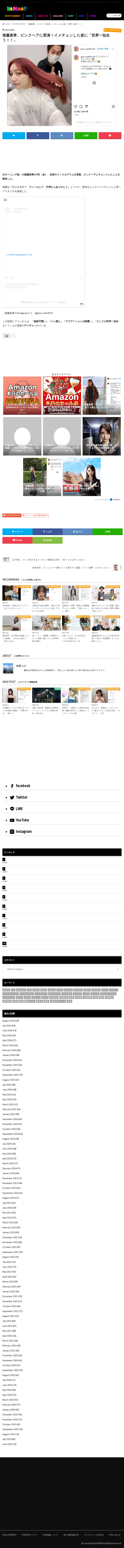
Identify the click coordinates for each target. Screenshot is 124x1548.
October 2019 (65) (11, 1424)
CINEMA (29, 16)
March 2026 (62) (10, 1045)
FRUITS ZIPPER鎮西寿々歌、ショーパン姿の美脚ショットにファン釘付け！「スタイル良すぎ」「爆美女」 (58, 896)
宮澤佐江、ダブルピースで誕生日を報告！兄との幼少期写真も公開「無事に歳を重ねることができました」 (58, 934)
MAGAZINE (58, 16)
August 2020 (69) (10, 1375)
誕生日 (39, 1001)
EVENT (71, 16)
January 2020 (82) (10, 1409)
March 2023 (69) (10, 1222)
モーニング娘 (30, 515)
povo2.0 (51, 990)
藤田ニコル (29, 1001)
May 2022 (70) (9, 1271)
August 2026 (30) (10, 1020)
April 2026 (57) (9, 1040)
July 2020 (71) (8, 1380)
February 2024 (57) (11, 1168)
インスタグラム (26, 994)
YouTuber (78, 990)
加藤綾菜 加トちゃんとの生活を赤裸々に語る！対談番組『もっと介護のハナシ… (105, 638)
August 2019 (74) (10, 1434)
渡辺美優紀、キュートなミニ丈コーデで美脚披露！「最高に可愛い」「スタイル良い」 (48, 915)
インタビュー (41, 994)
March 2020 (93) (10, 1400)
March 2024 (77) (10, 1163)
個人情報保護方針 (71, 1535)
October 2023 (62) (11, 1188)
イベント (113, 990)
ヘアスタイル (8, 997)
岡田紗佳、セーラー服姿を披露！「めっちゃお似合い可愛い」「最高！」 (42, 859)
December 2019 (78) (12, 1414)
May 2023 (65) (9, 1212)
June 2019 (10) (9, 1444)
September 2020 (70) (12, 1370)
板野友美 (7, 1001)
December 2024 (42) (12, 1119)
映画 (101, 997)
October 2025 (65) (11, 1070)
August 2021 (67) (10, 1316)
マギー (19, 997)
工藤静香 (87, 997)
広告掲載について (50, 1535)
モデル (27, 997)
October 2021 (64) (11, 1306)
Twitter (22, 797)
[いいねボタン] (6, 335)
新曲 (95, 997)
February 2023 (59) (11, 1227)
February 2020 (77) (11, 1404)
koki (29, 990)
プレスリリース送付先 (94, 1535)
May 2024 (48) (9, 1153)
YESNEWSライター (29, 1535)
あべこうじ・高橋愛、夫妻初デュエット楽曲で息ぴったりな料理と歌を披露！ (45, 638)
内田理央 (63, 997)
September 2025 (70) (12, 1075)
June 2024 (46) (9, 1148)
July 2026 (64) (8, 1025)
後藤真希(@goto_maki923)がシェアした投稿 (42, 302)
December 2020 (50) (12, 1355)
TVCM (59, 990)
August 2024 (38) (10, 1138)
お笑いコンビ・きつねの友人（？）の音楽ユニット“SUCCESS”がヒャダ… (74, 638)
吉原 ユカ (21, 665)
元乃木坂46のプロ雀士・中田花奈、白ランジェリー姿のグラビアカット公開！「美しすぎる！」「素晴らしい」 (60, 943)
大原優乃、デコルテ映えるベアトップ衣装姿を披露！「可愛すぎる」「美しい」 (16, 710)
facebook (23, 786)
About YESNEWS (9, 1535)
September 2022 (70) (12, 1252)
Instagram (24, 831)
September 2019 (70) (12, 1429)
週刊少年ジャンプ (58, 1001)
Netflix (36, 990)
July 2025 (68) (8, 1084)
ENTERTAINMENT (13, 16)
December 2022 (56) (12, 1237)
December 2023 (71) (12, 1178)
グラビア (77, 994)
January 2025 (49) (10, 1114)
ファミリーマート (108, 994)
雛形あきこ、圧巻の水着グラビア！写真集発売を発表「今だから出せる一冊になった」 (48, 869)
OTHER (93, 16)
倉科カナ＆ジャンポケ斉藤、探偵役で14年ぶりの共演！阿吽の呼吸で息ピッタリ (105, 608)
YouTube (22, 820)
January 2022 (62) (10, 1291)
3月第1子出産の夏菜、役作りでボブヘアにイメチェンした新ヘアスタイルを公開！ (46, 608)
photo (43, 990)
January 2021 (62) (10, 1350)
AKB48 (6, 990)
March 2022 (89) (10, 1281)
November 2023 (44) (12, 1183)
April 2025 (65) (9, 1099)
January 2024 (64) (10, 1173)
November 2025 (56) (12, 1065)
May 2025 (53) (9, 1094)
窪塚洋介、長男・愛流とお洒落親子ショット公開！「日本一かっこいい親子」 (75, 608)
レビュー (36, 997)
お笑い (87, 990)
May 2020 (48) (9, 1390)
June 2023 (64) (9, 1207)
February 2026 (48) (11, 1050)
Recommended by (102, 499)
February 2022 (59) (11, 1286)
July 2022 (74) (8, 1262)
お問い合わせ (115, 1535)
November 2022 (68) (12, 1242)
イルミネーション (10, 994)
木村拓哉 (109, 997)
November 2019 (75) (12, 1419)
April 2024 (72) (9, 1158)
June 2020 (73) (9, 1385)
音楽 (69, 1001)
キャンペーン (54, 994)
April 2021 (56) (9, 1336)
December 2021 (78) (12, 1296)
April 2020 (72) (9, 1395)
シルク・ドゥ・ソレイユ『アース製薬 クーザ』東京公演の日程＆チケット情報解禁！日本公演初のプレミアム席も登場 (63, 925)
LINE (19, 809)
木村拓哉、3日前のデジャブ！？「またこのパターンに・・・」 (15, 606)
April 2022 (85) (9, 1276)
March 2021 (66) (10, 1340)
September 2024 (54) (12, 1134)
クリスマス (66, 994)
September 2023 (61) (12, 1193)
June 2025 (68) (9, 1089)
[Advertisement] (62, 160)
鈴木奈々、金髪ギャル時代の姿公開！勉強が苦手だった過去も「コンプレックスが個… (75, 710)
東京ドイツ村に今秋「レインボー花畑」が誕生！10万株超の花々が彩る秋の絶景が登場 (48, 878)
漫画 (15, 1001)
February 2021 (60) (11, 1345)
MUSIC (82, 16)
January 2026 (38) (10, 1055)
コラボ (86, 994)
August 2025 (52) (10, 1080)
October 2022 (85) (11, 1247)
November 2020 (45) (12, 1360)
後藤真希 (43, 515)
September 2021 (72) (12, 1311)
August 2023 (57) (10, 1198)
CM (13, 990)
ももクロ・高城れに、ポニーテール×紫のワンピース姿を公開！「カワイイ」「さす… (106, 710)
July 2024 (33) (8, 1144)
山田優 (78, 997)
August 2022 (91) (10, 1257)
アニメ (105, 990)
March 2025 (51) (10, 1104)
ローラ (45, 997)
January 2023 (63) (10, 1232)
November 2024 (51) (12, 1124)
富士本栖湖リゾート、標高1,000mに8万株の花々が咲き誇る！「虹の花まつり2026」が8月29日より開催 (56, 906)
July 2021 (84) (8, 1321)
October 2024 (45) (11, 1129)
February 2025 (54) (11, 1109)
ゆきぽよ (96, 990)
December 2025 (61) (12, 1060)
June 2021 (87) (9, 1326)
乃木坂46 (54, 997)
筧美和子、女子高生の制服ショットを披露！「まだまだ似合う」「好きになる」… (16, 638)
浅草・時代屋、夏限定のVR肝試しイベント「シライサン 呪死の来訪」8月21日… (46, 710)
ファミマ (95, 994)
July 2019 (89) (8, 1439)
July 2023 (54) (8, 1203)
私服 (21, 1001)
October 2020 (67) (11, 1365)
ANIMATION (43, 16)
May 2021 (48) (9, 1331)
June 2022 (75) (9, 1267)
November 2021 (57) (12, 1301)
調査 (46, 1001)
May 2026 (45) (9, 1035)
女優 (71, 997)
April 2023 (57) (9, 1217)
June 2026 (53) (9, 1030)
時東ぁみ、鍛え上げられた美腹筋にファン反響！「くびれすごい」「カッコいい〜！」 (48, 887)
